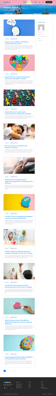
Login (43, 2)
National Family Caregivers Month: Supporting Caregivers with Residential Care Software (19, 181)
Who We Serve (25, 2)
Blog (39, 2)
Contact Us (42, 385)
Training (35, 2)
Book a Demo (49, 2)
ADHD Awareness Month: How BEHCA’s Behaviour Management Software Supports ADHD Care (18, 322)
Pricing (31, 2)
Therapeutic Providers (19, 385)
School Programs (18, 386)
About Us (30, 386)
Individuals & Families (19, 387)
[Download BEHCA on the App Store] (6, 388)
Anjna (7, 142)
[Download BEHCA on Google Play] (12, 388)
